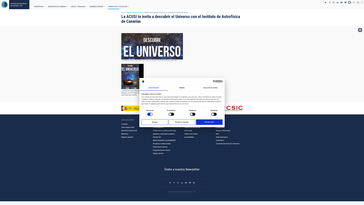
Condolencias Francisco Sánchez (227, 144)
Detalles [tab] (182, 88)
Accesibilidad (189, 137)
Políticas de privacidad (192, 127)
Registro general (127, 137)
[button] (132, 76)
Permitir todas (209, 122)
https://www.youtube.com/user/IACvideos (342, 2)
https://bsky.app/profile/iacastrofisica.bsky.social (346, 2)
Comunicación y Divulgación (117, 6)
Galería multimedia (137, 12)
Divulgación (128, 12)
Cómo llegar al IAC (127, 127)
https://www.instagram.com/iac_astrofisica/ (334, 2)
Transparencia (158, 127)
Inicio (122, 12)
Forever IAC (157, 137)
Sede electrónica (222, 137)
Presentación (38, 6)
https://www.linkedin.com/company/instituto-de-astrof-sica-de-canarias (338, 2)
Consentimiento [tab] (153, 88)
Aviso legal (188, 130)
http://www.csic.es (232, 108)
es (354, 2)
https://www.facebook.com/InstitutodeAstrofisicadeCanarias (330, 2)
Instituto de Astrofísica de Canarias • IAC (19, 5)
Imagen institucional (223, 130)
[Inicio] (4, 4)
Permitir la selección (182, 122)
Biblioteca (124, 134)
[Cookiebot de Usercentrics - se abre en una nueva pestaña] (214, 81)
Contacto (124, 124)
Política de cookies (191, 134)
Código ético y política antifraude (164, 130)
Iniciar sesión (358, 2)
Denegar (155, 122)
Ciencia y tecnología (78, 6)
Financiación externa (160, 147)
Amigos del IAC (158, 153)
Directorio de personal (129, 130)
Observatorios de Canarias (57, 6)
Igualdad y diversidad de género (164, 134)
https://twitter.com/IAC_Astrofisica (326, 2)
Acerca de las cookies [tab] (210, 88)
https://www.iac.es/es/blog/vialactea (349, 2)
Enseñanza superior (96, 6)
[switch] (171, 114)
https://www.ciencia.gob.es (131, 108)
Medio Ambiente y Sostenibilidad (164, 140)
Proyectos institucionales (162, 144)
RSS (217, 134)
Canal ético (220, 140)
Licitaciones (220, 127)
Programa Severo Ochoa (161, 150)
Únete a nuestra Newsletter (182, 169)
